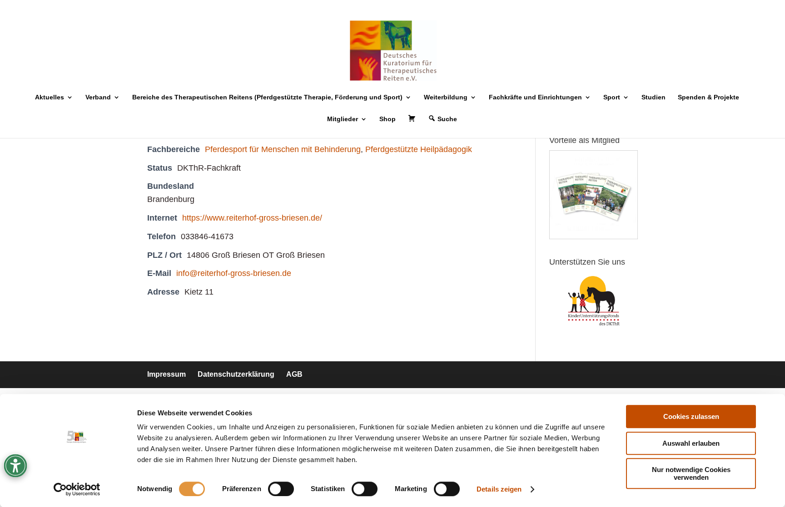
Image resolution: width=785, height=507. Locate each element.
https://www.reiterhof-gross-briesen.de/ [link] (252, 217)
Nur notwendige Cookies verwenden (691, 473)
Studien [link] (653, 97)
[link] (77, 489)
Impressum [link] (166, 374)
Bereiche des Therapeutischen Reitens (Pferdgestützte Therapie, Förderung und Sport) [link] (267, 97)
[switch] (281, 489)
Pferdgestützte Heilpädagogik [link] (418, 149)
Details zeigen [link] (499, 489)
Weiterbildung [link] (445, 97)
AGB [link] (294, 374)
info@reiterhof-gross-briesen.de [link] (233, 273)
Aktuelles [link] (49, 97)
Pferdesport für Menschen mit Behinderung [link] (283, 149)
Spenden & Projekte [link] (708, 97)
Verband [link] (98, 97)
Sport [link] (611, 97)
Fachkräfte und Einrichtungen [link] (535, 97)
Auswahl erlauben (691, 443)
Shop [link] (387, 119)
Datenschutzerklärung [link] (236, 374)
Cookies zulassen (691, 416)
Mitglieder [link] (342, 119)
